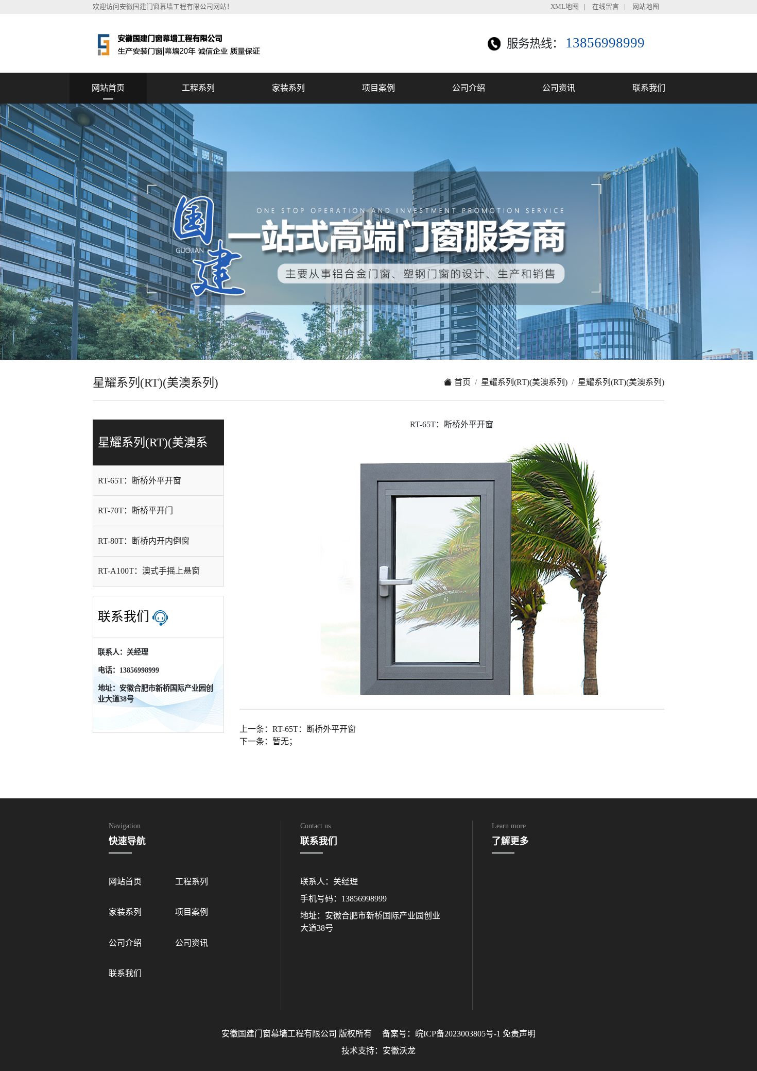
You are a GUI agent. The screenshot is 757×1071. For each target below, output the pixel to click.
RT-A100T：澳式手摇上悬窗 (149, 570)
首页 (461, 382)
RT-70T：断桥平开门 (135, 510)
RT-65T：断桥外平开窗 (139, 480)
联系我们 (648, 87)
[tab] (158, 481)
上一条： (297, 729)
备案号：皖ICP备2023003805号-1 (441, 1033)
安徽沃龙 (399, 1050)
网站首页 (108, 87)
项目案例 (378, 87)
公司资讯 (558, 87)
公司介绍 (468, 87)
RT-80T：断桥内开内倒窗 (144, 541)
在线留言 (605, 6)
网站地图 (645, 6)
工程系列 (198, 87)
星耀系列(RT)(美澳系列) (524, 382)
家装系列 (288, 87)
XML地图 (564, 6)
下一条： (268, 741)
